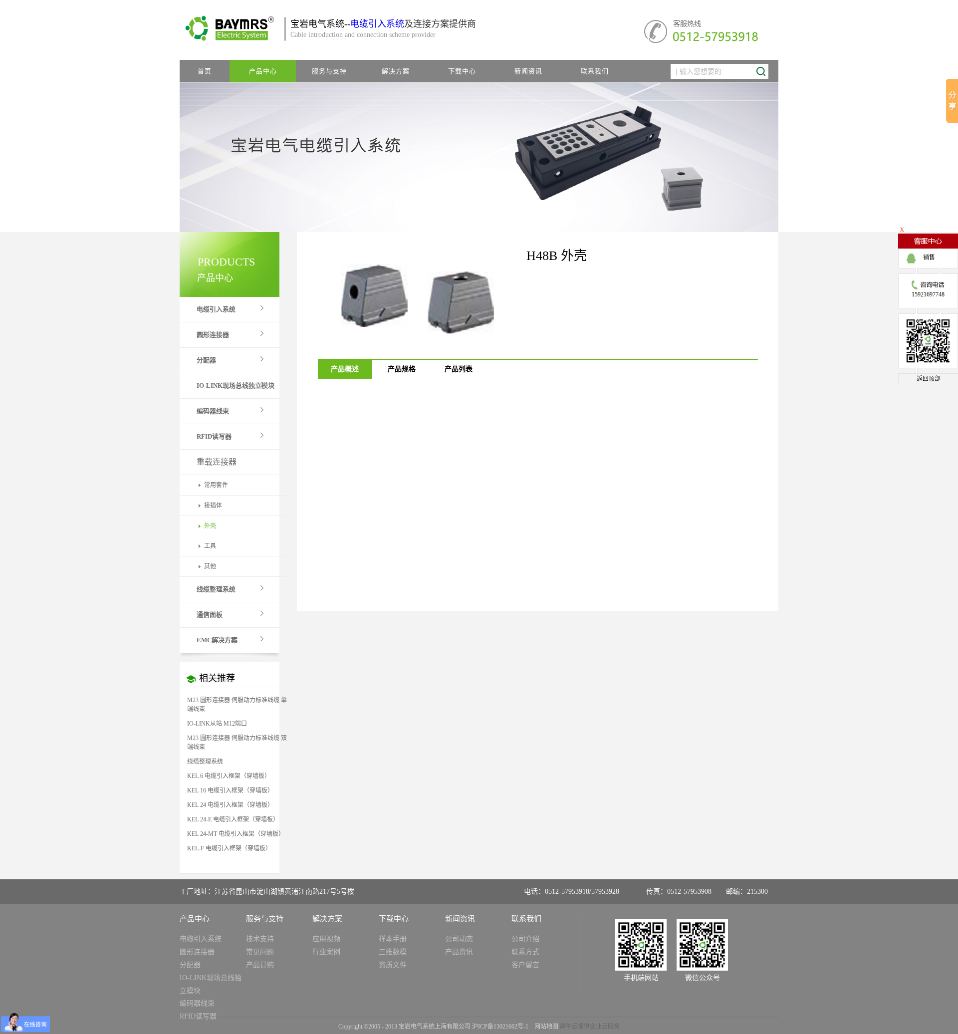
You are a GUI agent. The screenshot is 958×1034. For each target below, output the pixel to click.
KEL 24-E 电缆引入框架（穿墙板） (233, 819)
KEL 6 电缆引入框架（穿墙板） (228, 776)
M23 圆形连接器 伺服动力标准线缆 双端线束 (237, 743)
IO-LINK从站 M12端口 (217, 723)
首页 (205, 71)
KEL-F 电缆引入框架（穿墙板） (229, 848)
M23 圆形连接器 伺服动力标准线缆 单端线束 (237, 705)
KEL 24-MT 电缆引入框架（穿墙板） (235, 833)
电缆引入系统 (377, 24)
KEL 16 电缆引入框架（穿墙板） (230, 790)
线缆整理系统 (205, 761)
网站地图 (544, 1026)
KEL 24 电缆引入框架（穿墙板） (230, 804)
